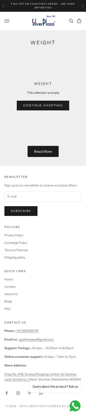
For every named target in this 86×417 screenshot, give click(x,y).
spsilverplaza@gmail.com (36, 339)
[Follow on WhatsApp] (41, 393)
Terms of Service (16, 250)
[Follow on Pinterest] (29, 393)
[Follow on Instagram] (18, 393)
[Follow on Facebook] (6, 393)
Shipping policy (14, 257)
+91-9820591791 (27, 331)
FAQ (7, 309)
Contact (9, 287)
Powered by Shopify (62, 406)
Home (8, 279)
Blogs (8, 301)
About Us (10, 294)
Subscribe (21, 211)
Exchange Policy (15, 243)
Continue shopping (43, 105)
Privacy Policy (13, 235)
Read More (43, 151)
